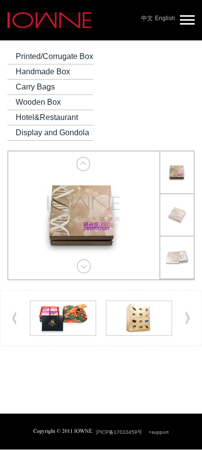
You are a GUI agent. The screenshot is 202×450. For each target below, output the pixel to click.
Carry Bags (35, 87)
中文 (147, 18)
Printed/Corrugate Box (54, 56)
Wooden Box (38, 102)
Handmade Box (43, 71)
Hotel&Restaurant (47, 117)
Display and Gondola (52, 132)
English (165, 18)
